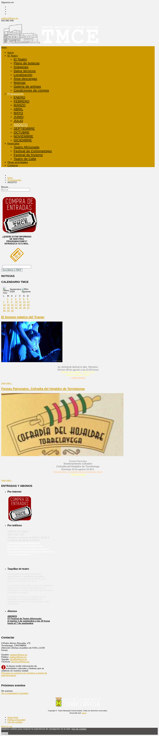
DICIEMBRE (23, 140)
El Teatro (12, 55)
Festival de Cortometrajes (33, 151)
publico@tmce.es (9, 18)
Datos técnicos (25, 71)
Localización (23, 75)
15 (8, 305)
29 (8, 311)
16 (12, 305)
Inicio (10, 52)
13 (28, 302)
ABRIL (18, 109)
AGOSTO (20, 124)
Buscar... (5, 187)
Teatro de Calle (25, 159)
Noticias (20, 82)
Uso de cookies (15, 722)
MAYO (18, 113)
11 (20, 302)
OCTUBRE (22, 132)
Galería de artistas (27, 86)
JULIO (18, 121)
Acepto (4, 733)
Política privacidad (16, 720)
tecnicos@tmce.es (20, 662)
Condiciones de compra (31, 90)
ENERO (19, 97)
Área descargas (25, 79)
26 (24, 308)
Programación (15, 93)
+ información (77, 377)
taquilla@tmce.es (18, 659)
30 (12, 311)
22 (8, 308)
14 (4, 305)
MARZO (19, 105)
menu (4, 47)
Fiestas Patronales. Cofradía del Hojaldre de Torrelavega (43, 388)
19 (24, 305)
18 (20, 305)
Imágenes (21, 67)
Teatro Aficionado (26, 147)
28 (4, 311)
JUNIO (18, 117)
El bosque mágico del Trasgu (22, 317)
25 (20, 308)
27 (28, 308)
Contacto (12, 165)
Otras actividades (17, 162)
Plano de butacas (27, 63)
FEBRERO (21, 101)
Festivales (13, 143)
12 (24, 302)
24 (16, 308)
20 (28, 305)
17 (16, 305)
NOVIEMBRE (23, 136)
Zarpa (84, 713)
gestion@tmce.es (18, 655)
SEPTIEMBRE (24, 128)
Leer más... (6, 383)
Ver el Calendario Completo (14, 693)
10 (16, 302)
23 (12, 308)
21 (4, 308)
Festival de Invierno (28, 155)
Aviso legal (12, 717)
